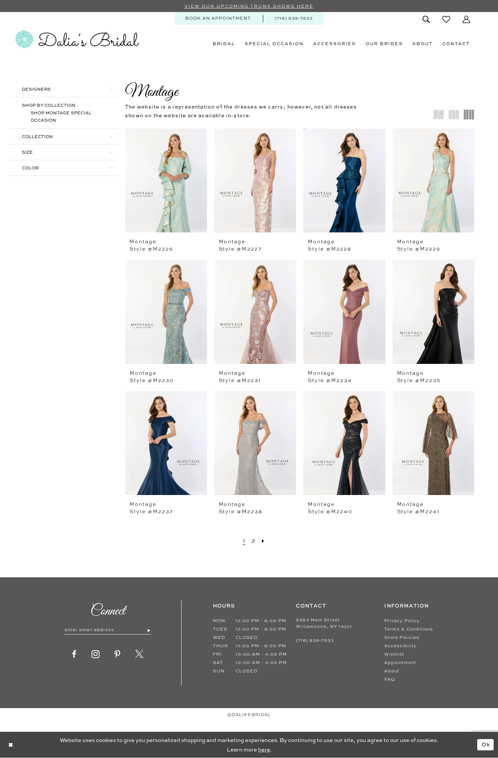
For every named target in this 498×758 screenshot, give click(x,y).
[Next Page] (263, 541)
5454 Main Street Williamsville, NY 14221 (324, 623)
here (264, 749)
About (391, 671)
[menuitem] (218, 18)
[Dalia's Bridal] (77, 39)
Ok (486, 744)
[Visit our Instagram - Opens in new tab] (96, 654)
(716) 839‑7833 (315, 640)
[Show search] (426, 19)
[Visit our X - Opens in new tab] (139, 654)
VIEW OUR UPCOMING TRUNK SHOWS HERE (249, 6)
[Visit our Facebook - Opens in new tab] (74, 654)
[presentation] (166, 180)
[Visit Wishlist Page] (446, 19)
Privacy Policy (402, 621)
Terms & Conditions (408, 629)
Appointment (400, 662)
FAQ (389, 679)
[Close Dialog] (10, 744)
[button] (466, 19)
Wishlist (394, 654)
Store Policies (401, 637)
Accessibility (400, 646)
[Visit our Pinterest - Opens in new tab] (117, 654)
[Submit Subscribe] (149, 630)
